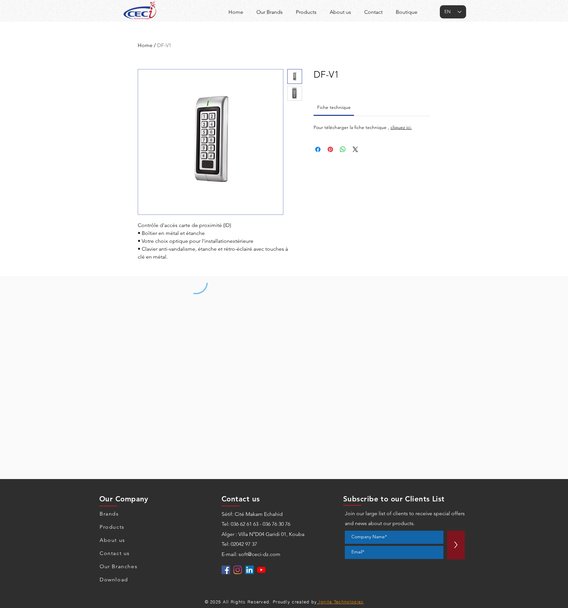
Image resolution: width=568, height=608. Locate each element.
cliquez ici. (401, 127)
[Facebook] (226, 570)
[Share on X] (355, 149)
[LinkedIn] (249, 570)
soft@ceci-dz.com (259, 554)
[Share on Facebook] (318, 149)
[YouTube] (261, 570)
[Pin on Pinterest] (330, 149)
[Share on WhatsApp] (343, 149)
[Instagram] (237, 570)
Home (145, 45)
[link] (334, 107)
